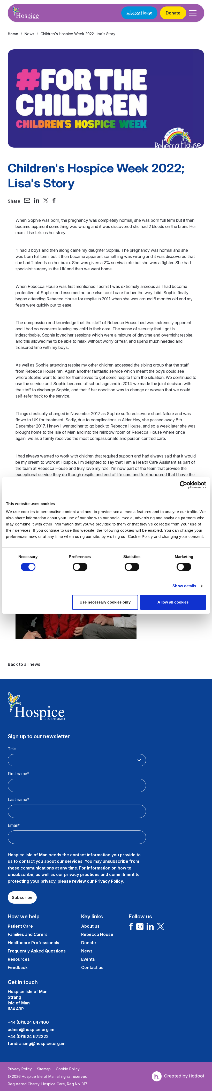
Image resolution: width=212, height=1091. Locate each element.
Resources (19, 959)
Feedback (18, 967)
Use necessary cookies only (105, 602)
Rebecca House (97, 934)
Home (13, 34)
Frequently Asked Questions (37, 950)
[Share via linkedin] (36, 201)
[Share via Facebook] (54, 201)
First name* (18, 774)
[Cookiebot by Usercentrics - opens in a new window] (183, 485)
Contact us (92, 967)
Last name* (18, 799)
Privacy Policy (20, 1069)
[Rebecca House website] (139, 12)
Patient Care (20, 926)
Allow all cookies (172, 602)
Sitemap (44, 1069)
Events (88, 959)
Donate (173, 13)
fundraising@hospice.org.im (36, 1043)
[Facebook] (131, 926)
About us (90, 926)
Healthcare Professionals (33, 942)
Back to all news (24, 664)
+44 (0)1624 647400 (28, 1022)
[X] (161, 926)
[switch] (80, 567)
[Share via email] (27, 201)
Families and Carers (28, 934)
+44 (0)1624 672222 (28, 1036)
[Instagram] (139, 926)
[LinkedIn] (150, 926)
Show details (184, 586)
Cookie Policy (68, 1069)
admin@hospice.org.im (31, 1029)
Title (12, 749)
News (29, 34)
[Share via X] (46, 201)
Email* (14, 825)
